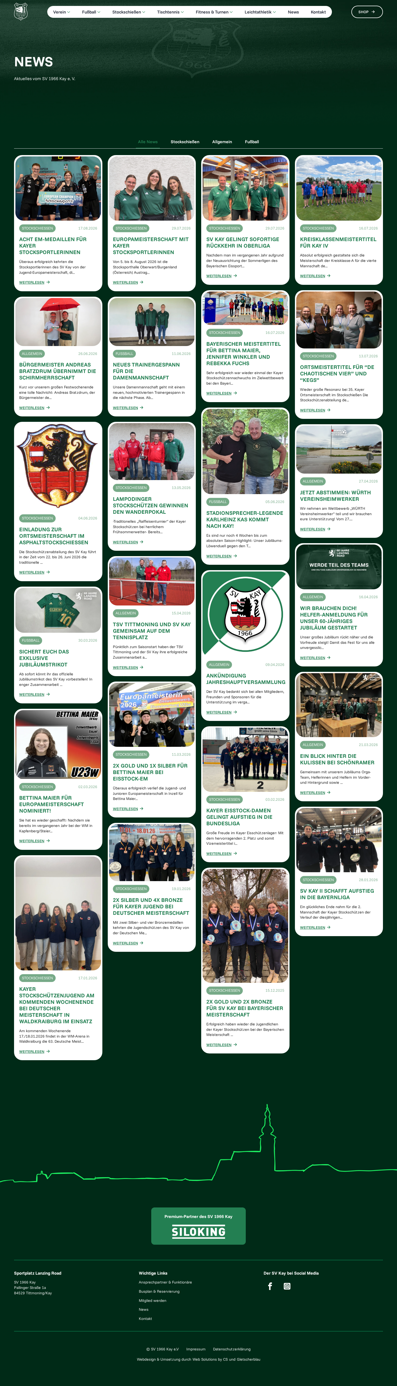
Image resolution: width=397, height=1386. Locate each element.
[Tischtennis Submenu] (182, 12)
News (293, 12)
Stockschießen (126, 12)
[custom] (270, 1286)
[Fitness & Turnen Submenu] (230, 12)
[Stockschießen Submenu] (143, 12)
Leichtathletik (258, 12)
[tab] (148, 141)
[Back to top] (385, 1374)
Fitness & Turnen (212, 12)
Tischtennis (168, 12)
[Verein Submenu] (68, 12)
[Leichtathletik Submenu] (274, 12)
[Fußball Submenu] (98, 12)
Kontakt (318, 12)
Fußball (89, 12)
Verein (59, 12)
